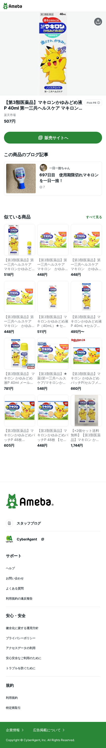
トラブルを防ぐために (20, 668)
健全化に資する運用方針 (22, 628)
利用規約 (12, 697)
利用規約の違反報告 (19, 598)
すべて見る (94, 217)
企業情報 (13, 730)
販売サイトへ (56, 137)
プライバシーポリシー (20, 638)
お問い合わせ (15, 578)
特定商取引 (13, 708)
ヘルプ (10, 568)
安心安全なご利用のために (23, 658)
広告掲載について (47, 730)
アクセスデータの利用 (20, 648)
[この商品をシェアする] (98, 22)
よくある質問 (15, 588)
